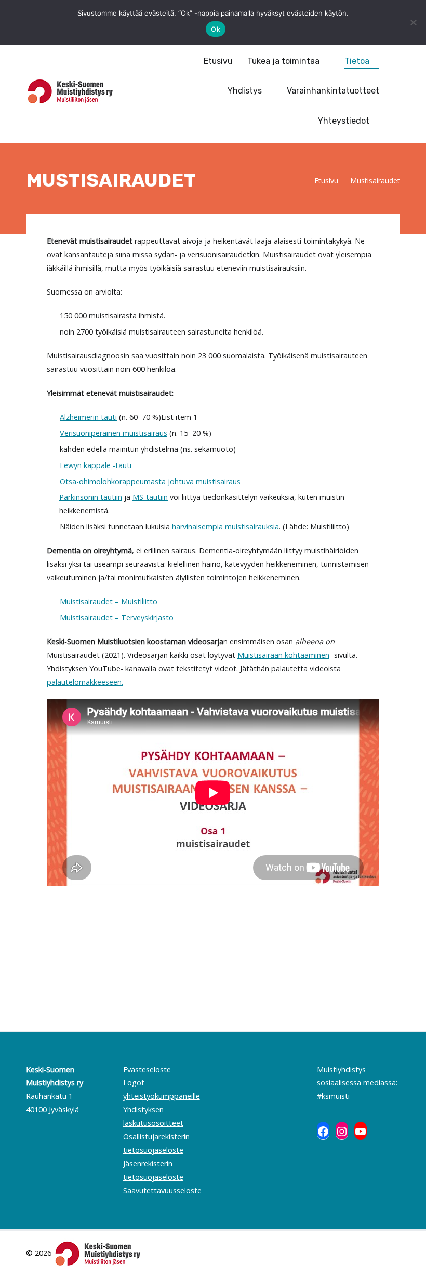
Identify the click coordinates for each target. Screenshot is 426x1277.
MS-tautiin (150, 497)
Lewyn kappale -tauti (95, 465)
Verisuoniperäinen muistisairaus (113, 433)
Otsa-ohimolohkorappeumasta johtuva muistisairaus (150, 481)
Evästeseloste (147, 1069)
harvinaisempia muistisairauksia (225, 526)
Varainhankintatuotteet (333, 91)
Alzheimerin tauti (88, 417)
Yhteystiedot (343, 121)
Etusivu (218, 61)
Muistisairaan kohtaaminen (283, 655)
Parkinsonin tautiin (90, 497)
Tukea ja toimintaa (283, 61)
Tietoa (356, 61)
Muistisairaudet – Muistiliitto (108, 601)
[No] (413, 22)
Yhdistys (245, 91)
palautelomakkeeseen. (85, 682)
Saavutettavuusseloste (162, 1190)
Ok (215, 29)
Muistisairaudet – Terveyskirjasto (117, 617)
